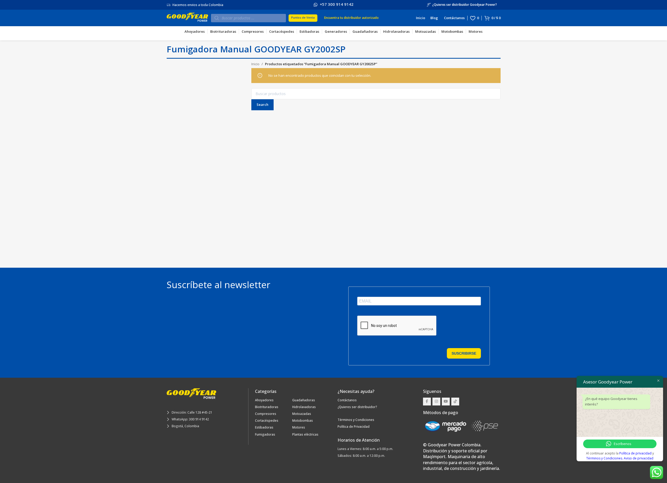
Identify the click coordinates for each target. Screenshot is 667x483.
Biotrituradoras (266, 407)
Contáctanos (347, 400)
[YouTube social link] (446, 401)
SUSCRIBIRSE (464, 353)
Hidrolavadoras (304, 407)
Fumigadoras (265, 434)
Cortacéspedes (266, 420)
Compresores (265, 413)
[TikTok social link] (455, 401)
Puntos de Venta (302, 17)
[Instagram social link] (436, 401)
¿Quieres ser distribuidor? (357, 407)
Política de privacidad (635, 453)
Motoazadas (301, 413)
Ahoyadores (264, 400)
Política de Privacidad (354, 426)
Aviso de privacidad (638, 458)
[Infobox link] (334, 5)
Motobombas (302, 420)
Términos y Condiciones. (605, 458)
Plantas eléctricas (305, 434)
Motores (298, 427)
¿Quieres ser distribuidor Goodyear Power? (464, 4)
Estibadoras (264, 427)
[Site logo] (187, 17)
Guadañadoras (303, 400)
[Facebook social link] (427, 401)
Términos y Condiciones (356, 420)
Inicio (255, 64)
